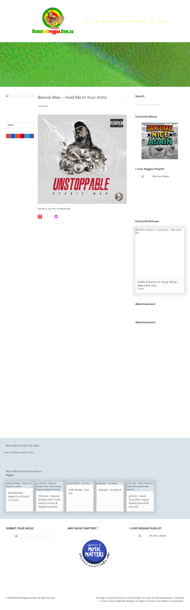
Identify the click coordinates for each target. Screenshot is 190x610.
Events (104, 21)
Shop (152, 21)
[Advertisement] (95, 64)
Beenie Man (65, 209)
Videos (121, 21)
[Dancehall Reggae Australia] (53, 22)
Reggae (23, 125)
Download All (43, 106)
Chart (130, 21)
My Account (141, 21)
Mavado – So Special (110, 489)
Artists (96, 21)
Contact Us (162, 21)
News (113, 21)
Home (87, 21)
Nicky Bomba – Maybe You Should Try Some (18, 496)
